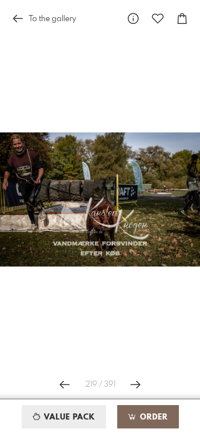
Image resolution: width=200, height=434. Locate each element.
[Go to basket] (182, 18)
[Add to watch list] (157, 18)
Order (152, 417)
